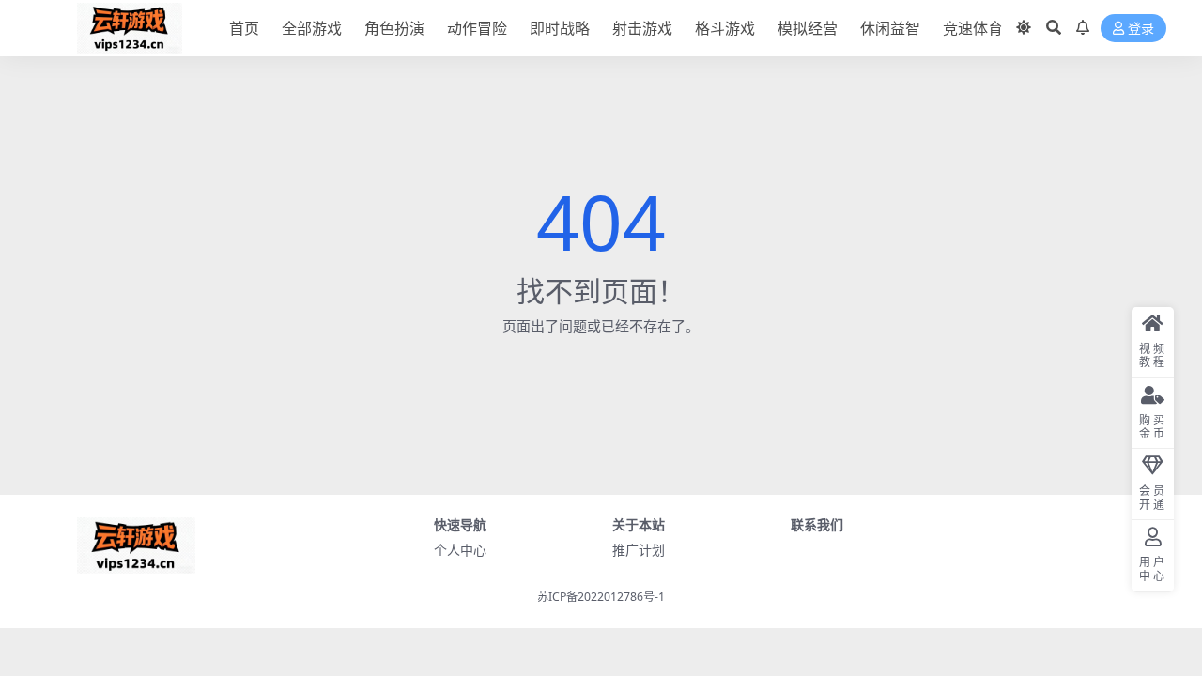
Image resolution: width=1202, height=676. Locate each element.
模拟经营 (808, 28)
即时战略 (560, 28)
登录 (1141, 29)
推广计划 (638, 550)
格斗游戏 (725, 28)
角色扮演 (394, 28)
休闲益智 (890, 28)
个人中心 (460, 550)
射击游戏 (642, 28)
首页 (244, 28)
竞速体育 (973, 28)
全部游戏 (312, 28)
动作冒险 (477, 28)
